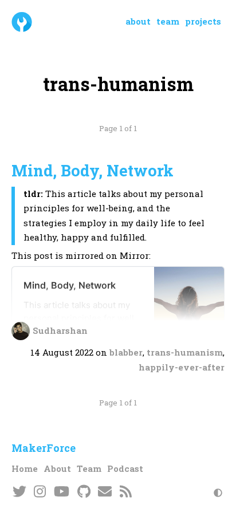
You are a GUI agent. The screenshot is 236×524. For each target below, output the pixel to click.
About (138, 21)
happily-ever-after (182, 367)
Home (24, 468)
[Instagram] (40, 492)
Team (167, 21)
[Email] (105, 492)
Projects (203, 21)
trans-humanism (185, 352)
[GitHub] (83, 492)
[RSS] (126, 492)
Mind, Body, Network (92, 170)
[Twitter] (19, 492)
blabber (126, 352)
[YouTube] (61, 492)
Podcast (125, 468)
